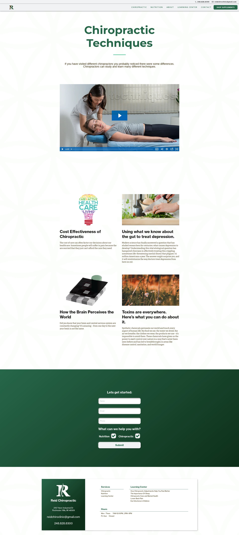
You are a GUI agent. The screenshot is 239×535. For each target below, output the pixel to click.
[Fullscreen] (176, 149)
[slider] (112, 149)
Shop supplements (226, 7)
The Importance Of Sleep (140, 493)
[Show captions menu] (156, 149)
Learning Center (187, 7)
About (170, 7)
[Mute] (161, 149)
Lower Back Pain (137, 498)
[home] (11, 7)
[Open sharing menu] (171, 149)
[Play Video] (62, 149)
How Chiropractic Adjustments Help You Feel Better (150, 491)
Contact (206, 7)
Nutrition (157, 7)
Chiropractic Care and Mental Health (144, 496)
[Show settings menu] (166, 149)
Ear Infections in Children (140, 501)
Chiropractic (139, 7)
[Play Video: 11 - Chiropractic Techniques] (119, 116)
